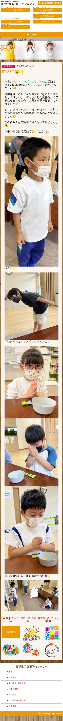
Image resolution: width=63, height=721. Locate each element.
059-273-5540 (48, 16)
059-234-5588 (16, 22)
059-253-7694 (48, 10)
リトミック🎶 (12, 619)
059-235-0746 (48, 22)
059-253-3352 (16, 27)
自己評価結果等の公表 (51, 3)
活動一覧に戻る (28, 619)
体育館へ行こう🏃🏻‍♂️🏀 (48, 619)
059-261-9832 (16, 10)
